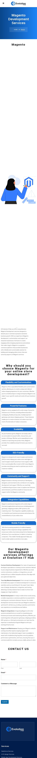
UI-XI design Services (7, 754)
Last (20, 668)
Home (16, 29)
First (2, 668)
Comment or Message (9, 683)
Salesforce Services (7, 751)
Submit (4, 702)
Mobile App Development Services (11, 757)
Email (3, 672)
